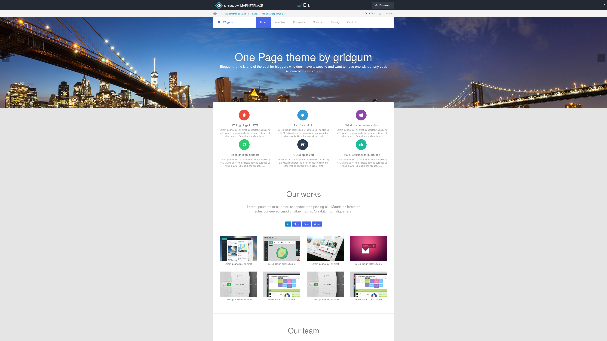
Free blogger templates (382, 13)
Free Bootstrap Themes (234, 14)
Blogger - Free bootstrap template (268, 14)
